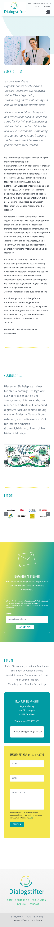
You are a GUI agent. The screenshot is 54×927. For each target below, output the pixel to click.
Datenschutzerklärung (32, 920)
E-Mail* (9, 614)
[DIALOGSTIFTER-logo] (27, 876)
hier (30, 818)
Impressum (17, 920)
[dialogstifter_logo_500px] (15, 2)
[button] (6, 462)
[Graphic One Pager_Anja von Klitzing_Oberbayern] (27, 446)
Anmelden (25, 627)
